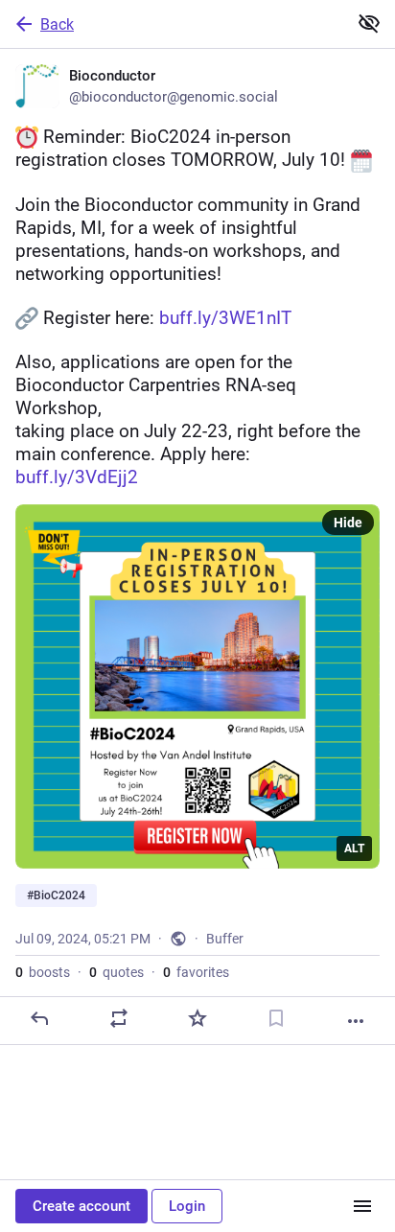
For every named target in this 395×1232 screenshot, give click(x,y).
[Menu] (362, 1206)
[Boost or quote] (118, 1018)
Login (187, 1206)
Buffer (225, 938)
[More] (355, 1021)
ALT (354, 848)
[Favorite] (197, 1018)
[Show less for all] (369, 23)
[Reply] (39, 1018)
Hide (348, 522)
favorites (196, 972)
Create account (81, 1206)
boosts (42, 972)
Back (57, 24)
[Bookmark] (276, 1018)
